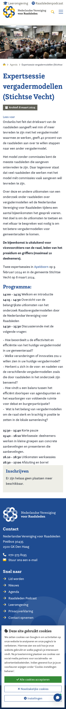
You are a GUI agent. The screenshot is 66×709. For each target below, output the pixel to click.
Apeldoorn (41, 267)
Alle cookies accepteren (34, 679)
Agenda (13, 64)
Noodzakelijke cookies (34, 689)
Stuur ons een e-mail (22, 560)
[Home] (27, 11)
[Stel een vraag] (58, 697)
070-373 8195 (17, 555)
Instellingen (34, 698)
